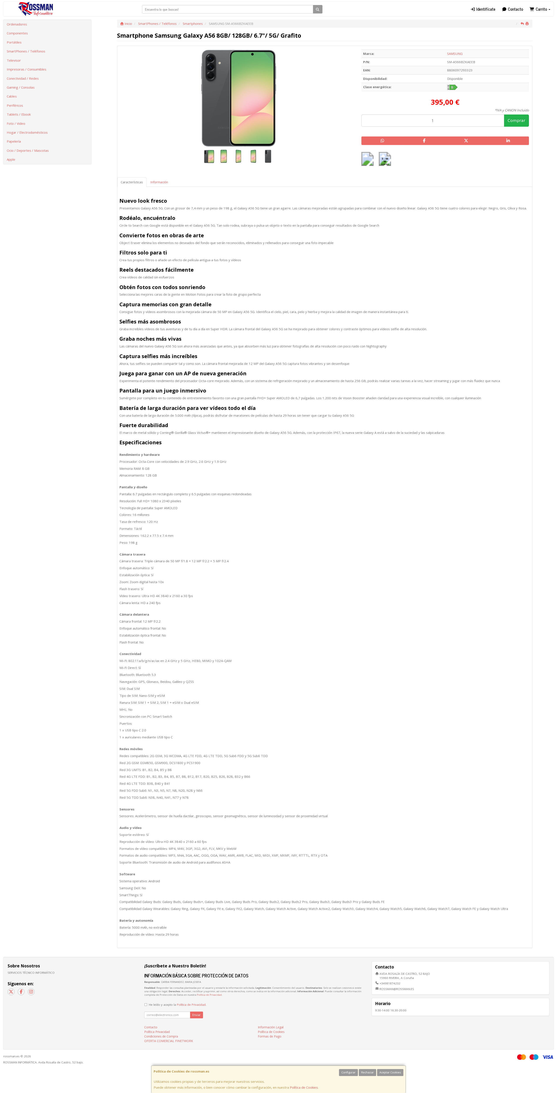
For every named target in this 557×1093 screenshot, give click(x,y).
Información (159, 182)
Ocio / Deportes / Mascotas (28, 150)
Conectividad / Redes (23, 78)
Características (132, 182)
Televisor (14, 60)
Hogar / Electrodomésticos (27, 132)
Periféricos (15, 105)
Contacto (515, 9)
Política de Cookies (304, 1087)
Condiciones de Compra (161, 1036)
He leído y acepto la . (177, 1005)
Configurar (348, 1072)
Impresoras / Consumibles (26, 69)
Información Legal (271, 1027)
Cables (12, 96)
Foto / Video (16, 123)
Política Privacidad (157, 1032)
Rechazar (367, 1072)
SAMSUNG (455, 53)
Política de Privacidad (209, 994)
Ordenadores (17, 24)
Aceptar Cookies (390, 1072)
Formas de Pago (269, 1036)
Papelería (14, 141)
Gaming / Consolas (21, 87)
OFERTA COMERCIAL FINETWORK (168, 1041)
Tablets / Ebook (19, 114)
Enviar (196, 1015)
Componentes (17, 33)
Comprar (516, 120)
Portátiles (14, 42)
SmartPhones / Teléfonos (26, 51)
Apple (11, 159)
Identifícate (485, 9)
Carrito (541, 9)
